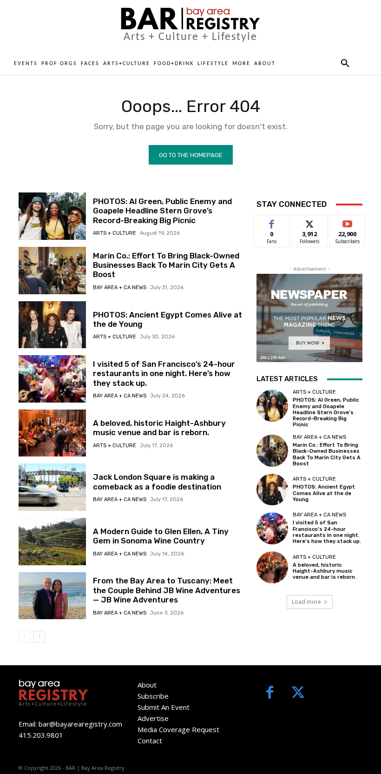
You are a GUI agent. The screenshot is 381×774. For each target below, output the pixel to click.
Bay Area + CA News (119, 287)
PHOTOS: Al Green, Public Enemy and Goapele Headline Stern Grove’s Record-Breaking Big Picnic (162, 211)
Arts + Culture (114, 233)
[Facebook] (269, 693)
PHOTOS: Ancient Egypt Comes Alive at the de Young (324, 493)
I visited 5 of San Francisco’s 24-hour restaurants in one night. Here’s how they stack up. (164, 373)
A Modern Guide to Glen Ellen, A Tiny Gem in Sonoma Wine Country (161, 536)
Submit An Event (164, 707)
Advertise (153, 718)
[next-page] (39, 637)
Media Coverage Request (178, 729)
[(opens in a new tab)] (52, 270)
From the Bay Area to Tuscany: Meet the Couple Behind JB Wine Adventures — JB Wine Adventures (166, 590)
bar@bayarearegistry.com (80, 723)
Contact (150, 740)
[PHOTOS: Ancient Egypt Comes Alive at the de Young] (52, 325)
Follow (310, 221)
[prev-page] (24, 637)
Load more (306, 602)
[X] (298, 693)
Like (272, 221)
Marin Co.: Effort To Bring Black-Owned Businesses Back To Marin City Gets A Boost (166, 265)
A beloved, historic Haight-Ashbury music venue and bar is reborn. (159, 427)
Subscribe (347, 221)
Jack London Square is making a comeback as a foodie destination (157, 481)
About (147, 684)
